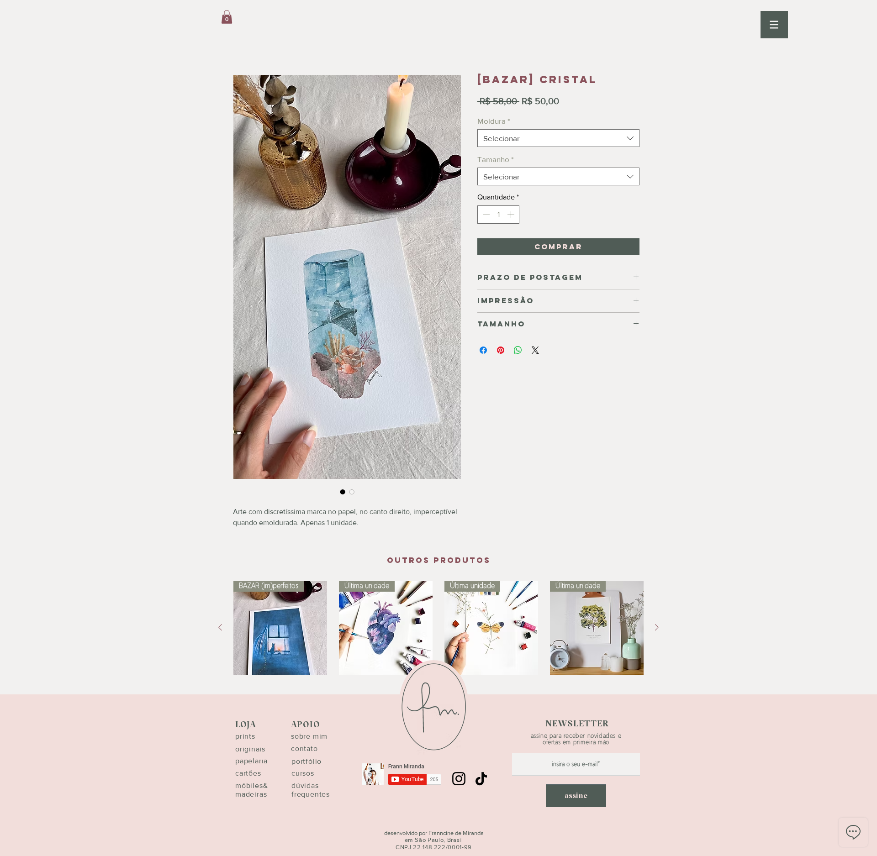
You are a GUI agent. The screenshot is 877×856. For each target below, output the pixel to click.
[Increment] (511, 214)
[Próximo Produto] (656, 627)
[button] (774, 24)
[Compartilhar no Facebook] (483, 350)
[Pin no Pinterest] (500, 350)
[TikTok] (481, 779)
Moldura (493, 120)
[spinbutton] (498, 214)
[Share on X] (535, 350)
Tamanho (495, 159)
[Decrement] (485, 214)
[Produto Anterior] (220, 627)
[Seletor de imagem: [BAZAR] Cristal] (342, 491)
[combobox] (558, 138)
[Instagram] (459, 779)
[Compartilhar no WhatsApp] (517, 350)
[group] (438, 628)
